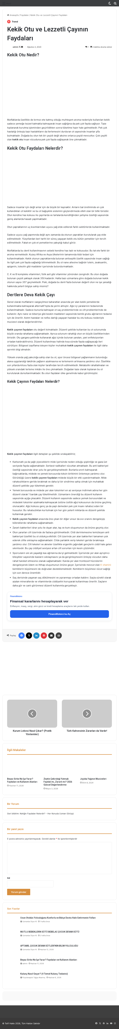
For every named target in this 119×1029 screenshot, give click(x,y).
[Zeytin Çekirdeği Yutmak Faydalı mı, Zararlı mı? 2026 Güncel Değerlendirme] (59, 767)
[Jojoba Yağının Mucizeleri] (96, 767)
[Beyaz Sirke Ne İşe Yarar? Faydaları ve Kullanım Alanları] (23, 767)
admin (15, 47)
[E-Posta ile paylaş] (51, 635)
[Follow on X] (20, 47)
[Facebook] (21, 635)
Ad (8, 878)
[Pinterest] (44, 635)
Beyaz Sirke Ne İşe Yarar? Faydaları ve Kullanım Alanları (48, 960)
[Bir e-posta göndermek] (22, 47)
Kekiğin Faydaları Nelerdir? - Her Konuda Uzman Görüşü (47, 813)
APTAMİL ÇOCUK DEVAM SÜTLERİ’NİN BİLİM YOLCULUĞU (49, 946)
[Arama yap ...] (115, 4)
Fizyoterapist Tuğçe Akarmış (33, 977)
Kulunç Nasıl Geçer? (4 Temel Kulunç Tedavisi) (44, 974)
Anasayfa (13, 15)
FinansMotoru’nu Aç (59, 614)
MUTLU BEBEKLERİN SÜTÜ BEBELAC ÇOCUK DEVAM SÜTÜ (49, 932)
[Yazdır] (59, 635)
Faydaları (24, 15)
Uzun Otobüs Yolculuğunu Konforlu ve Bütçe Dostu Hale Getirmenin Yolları (58, 918)
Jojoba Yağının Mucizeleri (93, 779)
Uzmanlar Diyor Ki (29, 921)
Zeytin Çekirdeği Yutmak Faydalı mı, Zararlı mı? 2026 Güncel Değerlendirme (58, 782)
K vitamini (105, 564)
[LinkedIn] (36, 635)
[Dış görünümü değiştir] (109, 4)
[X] (29, 635)
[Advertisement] (59, 668)
